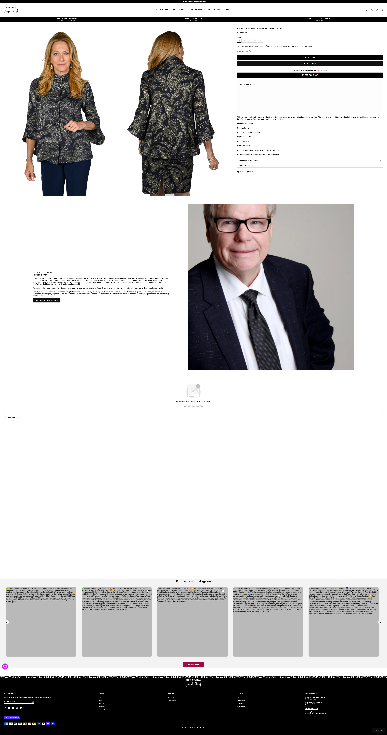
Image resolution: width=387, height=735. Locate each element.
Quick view (50, 561)
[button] (310, 71)
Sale (227, 10)
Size (239, 37)
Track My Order (104, 709)
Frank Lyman (197, 10)
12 (255, 41)
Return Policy (241, 700)
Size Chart (102, 706)
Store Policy (240, 703)
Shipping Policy (241, 706)
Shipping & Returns (249, 160)
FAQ (238, 698)
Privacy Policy (241, 709)
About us (102, 698)
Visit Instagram (193, 664)
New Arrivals (162, 10)
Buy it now (310, 63)
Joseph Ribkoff (179, 10)
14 (260, 41)
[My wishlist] (377, 10)
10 (249, 41)
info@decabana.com (311, 708)
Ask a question (246, 165)
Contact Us (103, 703)
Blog (100, 700)
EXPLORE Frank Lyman (46, 300)
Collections (214, 10)
